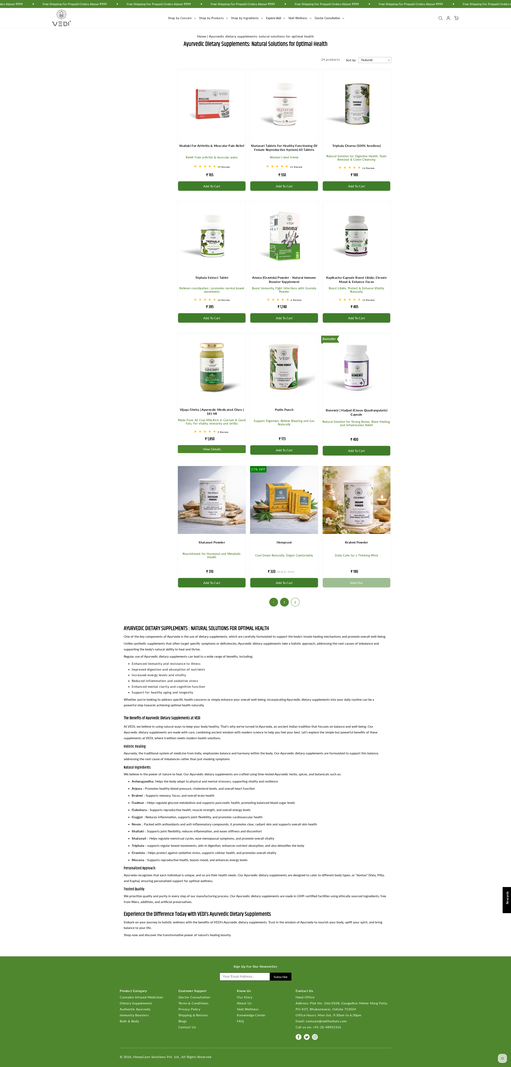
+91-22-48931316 (327, 1027)
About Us (244, 1003)
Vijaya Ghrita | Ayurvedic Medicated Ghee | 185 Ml (212, 412)
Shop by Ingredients (245, 18)
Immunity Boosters (134, 1015)
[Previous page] (273, 602)
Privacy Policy (189, 1009)
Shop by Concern (180, 18)
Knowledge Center (251, 1015)
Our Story (244, 997)
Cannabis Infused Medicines (141, 997)
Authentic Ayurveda (135, 1009)
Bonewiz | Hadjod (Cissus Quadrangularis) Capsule (356, 412)
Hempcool (284, 542)
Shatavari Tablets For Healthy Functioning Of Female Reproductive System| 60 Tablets (284, 148)
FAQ (240, 1021)
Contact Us (187, 1027)
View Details (212, 449)
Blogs (182, 1021)
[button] (181, 18)
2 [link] (295, 602)
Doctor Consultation (194, 997)
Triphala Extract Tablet (212, 277)
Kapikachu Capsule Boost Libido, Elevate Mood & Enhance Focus (356, 280)
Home (201, 36)
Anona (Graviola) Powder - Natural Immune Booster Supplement (284, 280)
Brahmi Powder (356, 542)
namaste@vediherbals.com (326, 1021)
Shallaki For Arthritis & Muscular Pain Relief (211, 145)
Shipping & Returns (193, 1015)
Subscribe (280, 977)
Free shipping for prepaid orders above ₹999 (217, 4)
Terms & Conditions (193, 1003)
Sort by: (351, 60)
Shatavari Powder (212, 542)
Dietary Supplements (136, 1003)
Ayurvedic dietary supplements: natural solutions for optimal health (261, 36)
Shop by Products (211, 18)
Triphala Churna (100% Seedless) (356, 145)
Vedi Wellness (297, 18)
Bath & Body (129, 1021)
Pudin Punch (284, 409)
